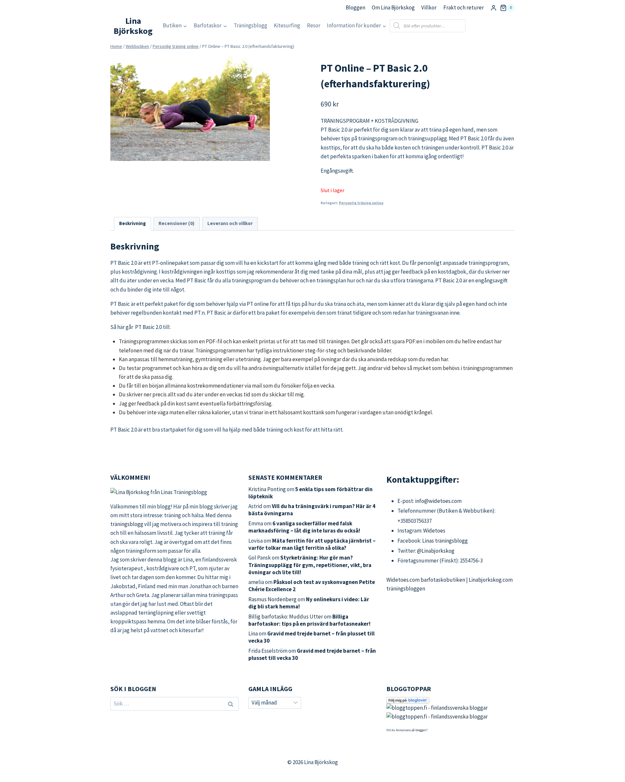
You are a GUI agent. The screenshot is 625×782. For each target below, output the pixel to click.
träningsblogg (126, 524)
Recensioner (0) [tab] (176, 223)
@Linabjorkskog (435, 550)
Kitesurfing (287, 25)
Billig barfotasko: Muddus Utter (285, 616)
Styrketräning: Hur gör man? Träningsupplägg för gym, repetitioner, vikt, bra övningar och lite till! (309, 565)
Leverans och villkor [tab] (230, 223)
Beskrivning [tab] (132, 223)
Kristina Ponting (267, 489)
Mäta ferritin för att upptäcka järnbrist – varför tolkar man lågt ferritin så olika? (312, 544)
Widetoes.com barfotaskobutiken (425, 579)
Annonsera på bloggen (411, 730)
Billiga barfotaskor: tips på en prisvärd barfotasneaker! (309, 620)
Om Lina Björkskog (393, 7)
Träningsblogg (250, 25)
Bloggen (355, 7)
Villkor (429, 7)
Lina (253, 633)
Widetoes (434, 530)
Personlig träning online (361, 202)
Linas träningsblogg (445, 540)
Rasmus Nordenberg (272, 599)
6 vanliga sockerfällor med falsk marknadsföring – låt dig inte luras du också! (304, 527)
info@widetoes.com (438, 501)
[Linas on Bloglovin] (450, 700)
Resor (313, 25)
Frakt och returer (463, 7)
